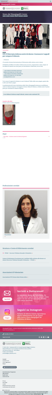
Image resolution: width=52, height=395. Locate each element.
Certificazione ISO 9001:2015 (9, 387)
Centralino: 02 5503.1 (9, 334)
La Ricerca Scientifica (12, 1)
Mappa (4, 363)
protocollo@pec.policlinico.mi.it (9, 353)
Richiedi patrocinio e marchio (9, 385)
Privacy (4, 381)
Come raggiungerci (7, 362)
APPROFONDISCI (37, 394)
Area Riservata (6, 390)
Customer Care (6, 360)
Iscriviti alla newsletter (10, 367)
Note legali (5, 382)
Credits (4, 384)
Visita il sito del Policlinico (8, 330)
